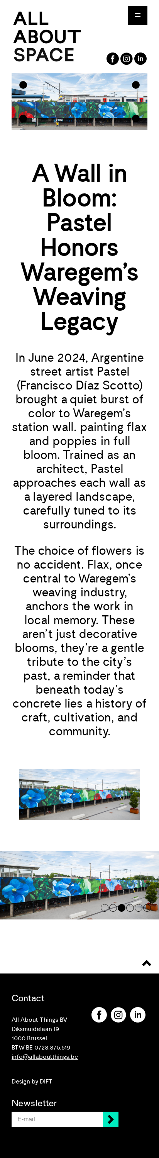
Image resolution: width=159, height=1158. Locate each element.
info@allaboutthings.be (45, 1056)
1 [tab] (104, 908)
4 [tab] (130, 908)
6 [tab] (147, 908)
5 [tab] (138, 908)
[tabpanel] (79, 885)
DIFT (46, 1081)
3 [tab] (121, 908)
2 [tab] (113, 908)
